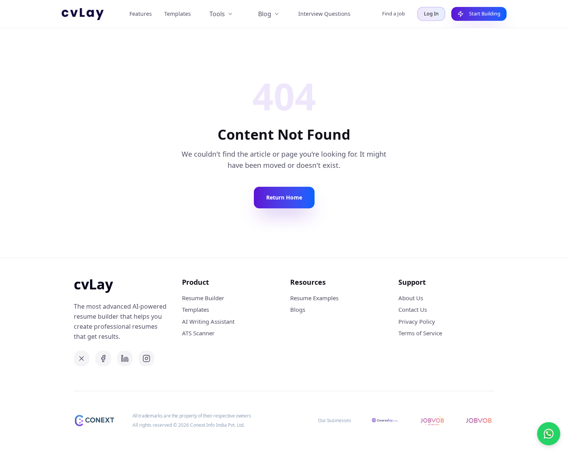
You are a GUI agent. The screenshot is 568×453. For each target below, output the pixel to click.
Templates (177, 13)
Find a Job (393, 13)
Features (140, 13)
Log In (431, 13)
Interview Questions (324, 13)
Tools (217, 14)
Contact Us (412, 309)
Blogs (297, 309)
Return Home (284, 197)
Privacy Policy (416, 321)
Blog (264, 14)
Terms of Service (420, 333)
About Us (410, 298)
